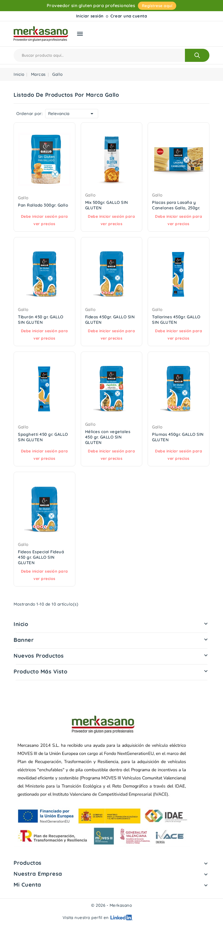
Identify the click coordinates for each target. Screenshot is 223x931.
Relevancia (71, 113)
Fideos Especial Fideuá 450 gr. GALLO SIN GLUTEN (41, 557)
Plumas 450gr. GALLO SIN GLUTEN (178, 437)
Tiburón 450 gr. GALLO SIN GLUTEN (40, 319)
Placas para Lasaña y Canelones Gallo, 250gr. (176, 205)
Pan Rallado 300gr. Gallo (43, 205)
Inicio (21, 624)
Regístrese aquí (157, 5)
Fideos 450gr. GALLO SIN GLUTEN (110, 319)
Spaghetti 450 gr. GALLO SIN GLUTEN (43, 437)
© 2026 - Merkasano (111, 905)
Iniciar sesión (90, 16)
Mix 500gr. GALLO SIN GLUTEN (106, 205)
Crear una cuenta (128, 16)
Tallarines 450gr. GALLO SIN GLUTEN (176, 319)
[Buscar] (197, 55)
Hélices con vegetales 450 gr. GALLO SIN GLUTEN (108, 437)
